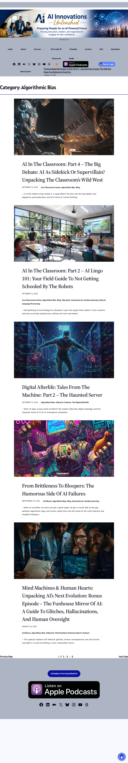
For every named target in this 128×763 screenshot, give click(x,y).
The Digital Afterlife (80, 402)
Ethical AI (60, 402)
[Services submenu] (44, 49)
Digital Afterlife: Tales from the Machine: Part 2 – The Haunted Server (62, 390)
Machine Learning (91, 300)
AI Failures (47, 501)
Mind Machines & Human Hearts (68, 633)
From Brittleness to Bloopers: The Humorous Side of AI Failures (58, 489)
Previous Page (6, 656)
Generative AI (77, 300)
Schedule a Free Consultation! (64, 673)
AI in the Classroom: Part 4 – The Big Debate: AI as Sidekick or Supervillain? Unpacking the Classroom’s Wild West (63, 171)
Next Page (123, 656)
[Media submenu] (77, 58)
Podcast (67, 402)
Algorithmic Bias (68, 187)
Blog (78, 187)
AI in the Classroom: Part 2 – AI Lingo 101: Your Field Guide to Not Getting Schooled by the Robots (62, 278)
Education (66, 300)
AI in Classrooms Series (50, 187)
